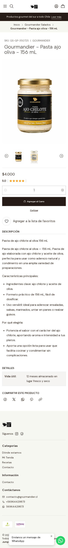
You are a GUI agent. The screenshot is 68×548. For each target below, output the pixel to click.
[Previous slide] (5, 156)
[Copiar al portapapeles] (40, 399)
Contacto (8, 467)
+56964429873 (15, 501)
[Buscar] (11, 6)
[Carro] (63, 6)
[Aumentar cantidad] (62, 190)
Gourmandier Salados (38, 25)
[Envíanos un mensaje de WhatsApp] (60, 540)
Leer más (16, 16)
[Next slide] (63, 156)
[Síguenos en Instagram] (16, 434)
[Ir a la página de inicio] (34, 6)
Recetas (7, 462)
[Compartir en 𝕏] (14, 399)
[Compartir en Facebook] (5, 399)
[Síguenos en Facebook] (22, 434)
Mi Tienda (8, 457)
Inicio (17, 25)
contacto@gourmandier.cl (22, 496)
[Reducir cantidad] (5, 190)
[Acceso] (56, 6)
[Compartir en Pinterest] (31, 399)
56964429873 (15, 506)
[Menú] (5, 6)
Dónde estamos (11, 452)
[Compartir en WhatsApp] (23, 399)
